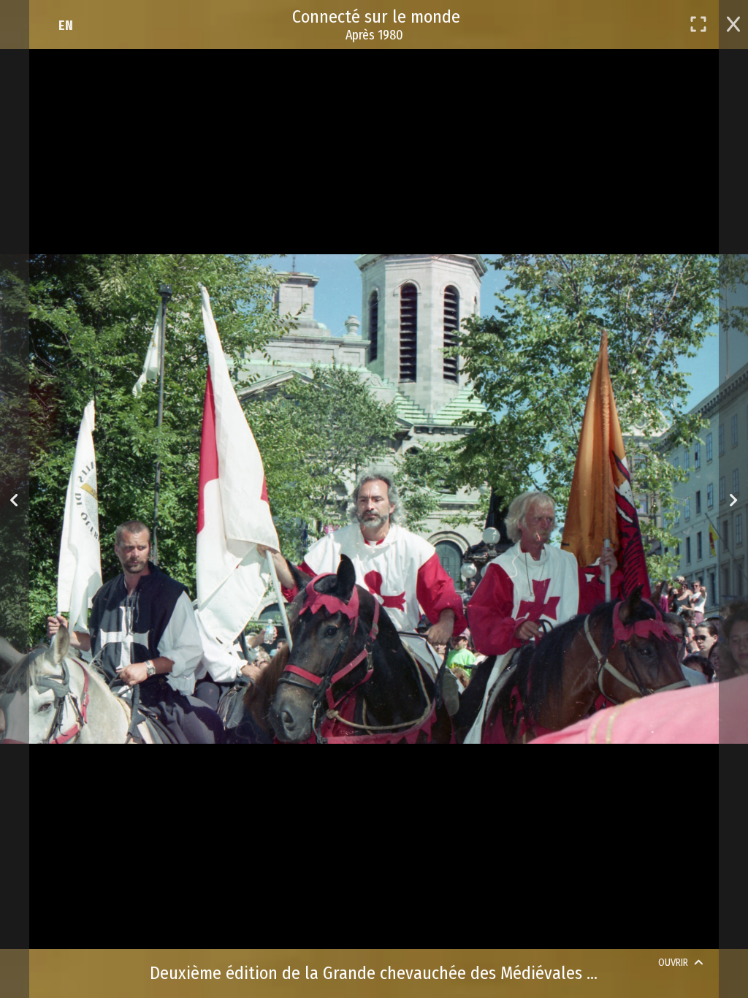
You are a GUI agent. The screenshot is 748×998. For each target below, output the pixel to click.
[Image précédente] (14, 499)
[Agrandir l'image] (698, 24)
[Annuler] (733, 22)
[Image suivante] (733, 499)
